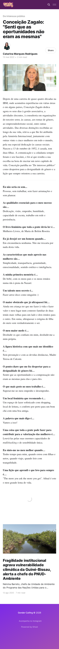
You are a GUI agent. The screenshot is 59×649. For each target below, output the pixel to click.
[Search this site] (49, 4)
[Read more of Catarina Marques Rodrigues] (7, 46)
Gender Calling (25, 612)
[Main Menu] (54, 4)
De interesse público (14, 16)
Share (51, 50)
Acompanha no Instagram (30, 621)
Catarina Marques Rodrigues (20, 53)
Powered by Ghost (29, 627)
